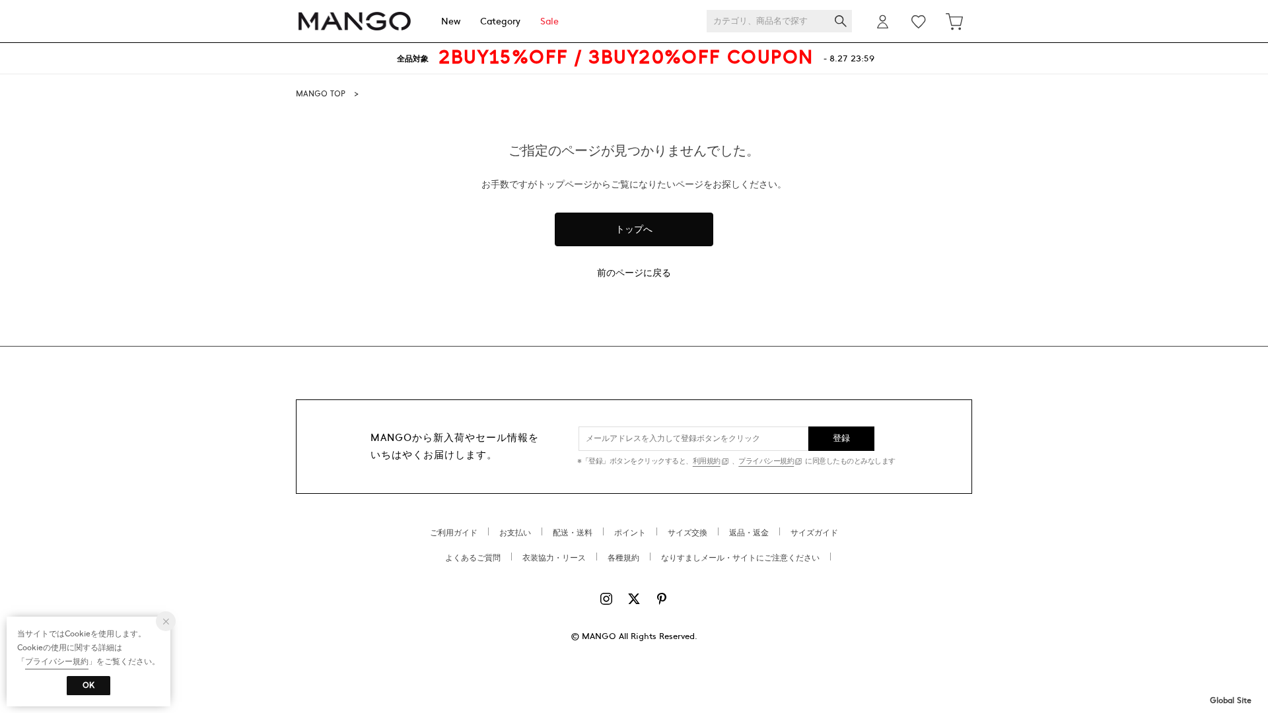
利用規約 (707, 461)
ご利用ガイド (453, 532)
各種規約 (623, 558)
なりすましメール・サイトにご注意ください (740, 558)
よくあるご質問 (473, 558)
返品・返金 (749, 532)
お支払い (515, 532)
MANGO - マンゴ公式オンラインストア (355, 21)
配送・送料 (572, 532)
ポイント (630, 532)
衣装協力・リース (554, 558)
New (450, 21)
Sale (549, 21)
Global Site (1230, 700)
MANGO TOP (320, 93)
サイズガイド (814, 532)
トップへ (634, 229)
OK (88, 685)
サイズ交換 (687, 532)
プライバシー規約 (766, 461)
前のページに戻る (634, 273)
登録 (842, 438)
